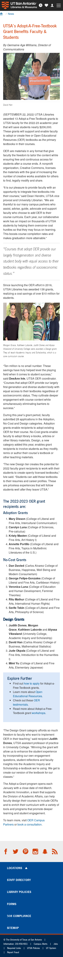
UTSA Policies (33, 948)
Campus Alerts (40, 944)
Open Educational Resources (27, 694)
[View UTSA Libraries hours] (41, 5)
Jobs (56, 944)
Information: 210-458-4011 (16, 944)
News (11, 13)
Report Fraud (13, 952)
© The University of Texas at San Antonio (23, 939)
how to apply (32, 683)
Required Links (14, 948)
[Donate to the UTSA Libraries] (47, 5)
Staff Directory (19, 880)
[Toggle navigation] (59, 5)
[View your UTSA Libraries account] (52, 5)
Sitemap (13, 928)
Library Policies (19, 892)
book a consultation (30, 824)
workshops (38, 713)
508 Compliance (19, 916)
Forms (11, 904)
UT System (51, 948)
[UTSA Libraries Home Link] (18, 5)
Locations (14, 868)
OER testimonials (26, 702)
